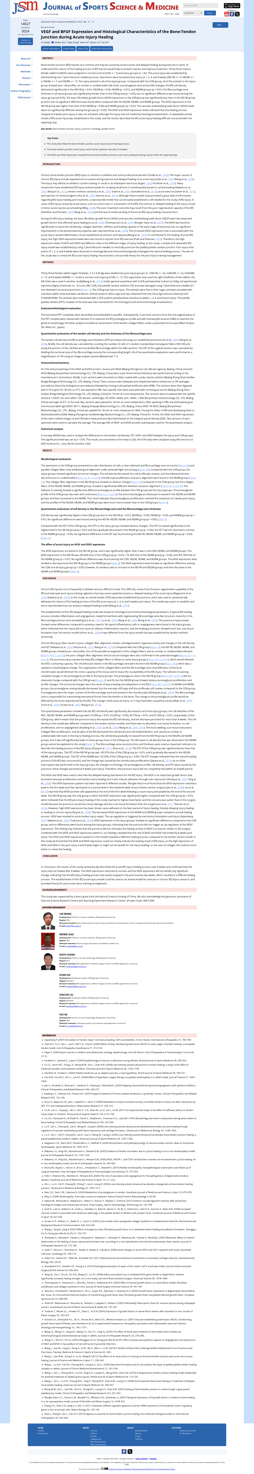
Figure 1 (85, 289)
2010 (153, 191)
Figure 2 (155, 647)
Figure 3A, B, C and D (88, 477)
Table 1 (162, 519)
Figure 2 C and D (107, 494)
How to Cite (83, 48)
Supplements (96, 1439)
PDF (218, 24)
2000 (127, 191)
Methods (25, 71)
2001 (114, 195)
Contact (41, 1431)
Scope (137, 1436)
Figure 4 (162, 502)
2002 (165, 175)
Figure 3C (171, 663)
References (24, 97)
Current (94, 1431)
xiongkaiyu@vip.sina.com (76, 966)
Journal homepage (51, 14)
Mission (138, 1433)
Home (40, 1428)
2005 (43, 191)
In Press (94, 1433)
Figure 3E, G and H (158, 659)
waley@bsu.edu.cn (73, 926)
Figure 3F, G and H (172, 486)
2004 (149, 183)
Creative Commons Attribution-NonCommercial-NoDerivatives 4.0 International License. (142, 1469)
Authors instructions (188, 1431)
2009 (189, 700)
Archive (94, 1436)
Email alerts (43, 1433)
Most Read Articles (98, 1442)
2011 (192, 191)
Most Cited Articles (98, 1444)
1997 (98, 620)
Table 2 (115, 563)
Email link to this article (102, 48)
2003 (154, 620)
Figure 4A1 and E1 (172, 676)
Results (26, 77)
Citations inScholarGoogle (25, 41)
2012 (63, 191)
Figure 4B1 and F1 (160, 684)
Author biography (20, 90)
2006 (170, 179)
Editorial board (141, 1431)
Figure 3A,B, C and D (53, 655)
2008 (190, 179)
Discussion (24, 84)
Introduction (23, 65)
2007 (160, 222)
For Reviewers (185, 1433)
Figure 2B (144, 469)
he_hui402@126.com (74, 1026)
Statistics (139, 1439)
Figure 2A (183, 465)
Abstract (25, 58)
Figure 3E (136, 482)
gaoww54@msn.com (74, 946)
